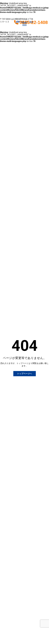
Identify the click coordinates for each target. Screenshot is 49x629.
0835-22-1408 (34, 22)
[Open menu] (24, 24)
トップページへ (24, 374)
